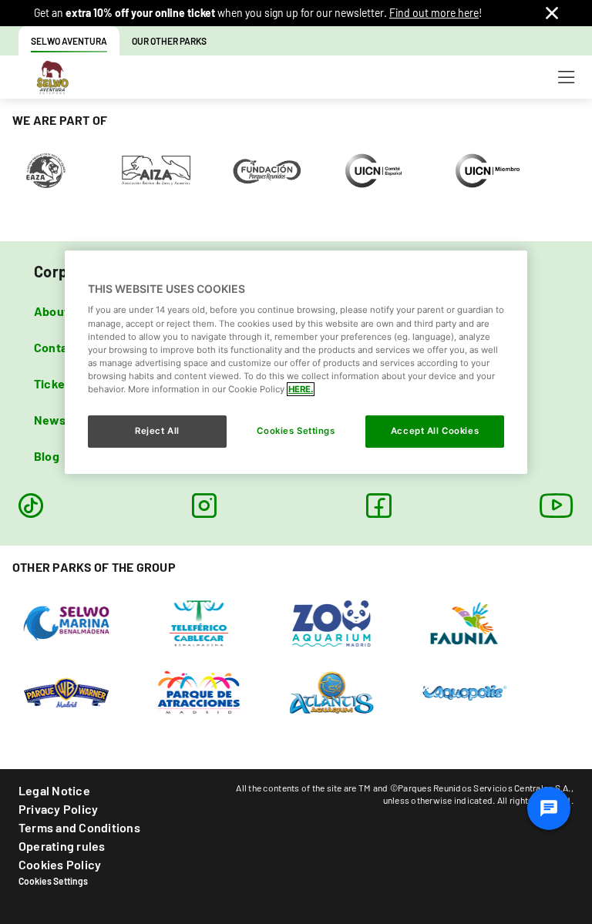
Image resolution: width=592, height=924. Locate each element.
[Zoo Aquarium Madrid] (331, 622)
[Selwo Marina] (66, 622)
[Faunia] (464, 622)
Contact (56, 347)
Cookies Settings (53, 880)
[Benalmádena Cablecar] (199, 622)
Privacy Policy (58, 808)
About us (59, 311)
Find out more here (434, 12)
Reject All (157, 430)
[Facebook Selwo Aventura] (378, 505)
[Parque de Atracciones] (199, 691)
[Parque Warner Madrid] (66, 691)
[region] (296, 362)
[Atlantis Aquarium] (331, 691)
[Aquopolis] (464, 691)
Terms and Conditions (79, 827)
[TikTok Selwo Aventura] (30, 505)
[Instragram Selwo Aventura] (204, 505)
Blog (46, 456)
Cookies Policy (59, 864)
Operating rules (62, 845)
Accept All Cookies (435, 430)
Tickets (55, 383)
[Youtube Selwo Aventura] (557, 505)
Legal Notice (54, 790)
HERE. (300, 389)
